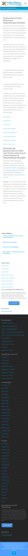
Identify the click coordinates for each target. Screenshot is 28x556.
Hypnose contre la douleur (9, 136)
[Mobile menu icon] (25, 3)
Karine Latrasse (5, 458)
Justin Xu (3, 501)
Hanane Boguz (5, 394)
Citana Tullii (4, 495)
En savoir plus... (14, 303)
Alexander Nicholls (6, 477)
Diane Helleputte (5, 452)
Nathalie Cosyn (5, 406)
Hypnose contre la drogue (9, 140)
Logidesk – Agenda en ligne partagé (9, 326)
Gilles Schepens (5, 489)
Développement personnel (7, 341)
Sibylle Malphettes (5, 465)
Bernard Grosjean (5, 449)
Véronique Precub (5, 483)
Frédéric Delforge (5, 418)
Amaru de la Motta (6, 412)
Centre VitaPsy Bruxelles (7, 311)
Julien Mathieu (5, 468)
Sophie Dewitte (5, 424)
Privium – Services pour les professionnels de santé (13, 335)
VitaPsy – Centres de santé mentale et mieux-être (12, 332)
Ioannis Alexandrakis (6, 385)
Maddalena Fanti (5, 443)
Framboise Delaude (6, 415)
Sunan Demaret (5, 421)
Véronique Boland (6, 397)
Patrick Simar (4, 492)
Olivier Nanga (5, 474)
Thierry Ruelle (5, 486)
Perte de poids (6, 124)
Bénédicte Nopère (6, 480)
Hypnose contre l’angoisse (9, 128)
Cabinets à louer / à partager (8, 344)
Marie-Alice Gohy (5, 446)
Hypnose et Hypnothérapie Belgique (10, 329)
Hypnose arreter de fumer (7, 350)
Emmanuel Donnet (6, 427)
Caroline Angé (5, 388)
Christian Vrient (5, 498)
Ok (14, 553)
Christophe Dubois (6, 430)
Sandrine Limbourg (6, 461)
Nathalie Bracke (5, 400)
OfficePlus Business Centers (8, 323)
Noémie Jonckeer (5, 455)
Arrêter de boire (7, 117)
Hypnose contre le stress (9, 144)
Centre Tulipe (4, 347)
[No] (26, 549)
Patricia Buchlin (5, 403)
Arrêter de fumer (7, 120)
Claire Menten (5, 471)
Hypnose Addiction (6, 338)
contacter (12, 165)
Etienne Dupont (5, 433)
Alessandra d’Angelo (6, 409)
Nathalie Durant (5, 436)
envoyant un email (10, 170)
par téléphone (22, 168)
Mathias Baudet (5, 391)
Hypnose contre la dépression (10, 132)
